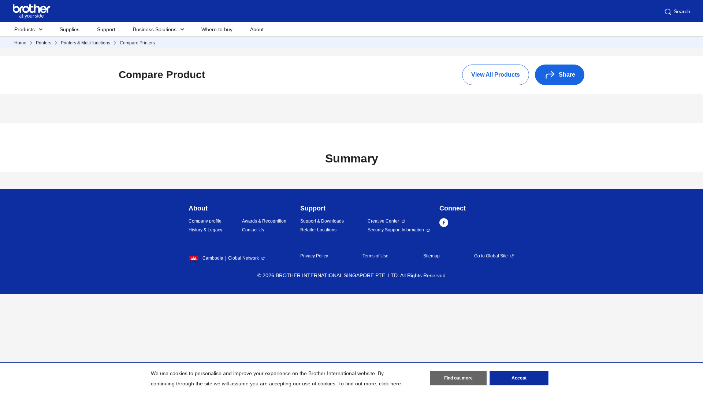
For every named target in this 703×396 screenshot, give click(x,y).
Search (682, 11)
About (257, 29)
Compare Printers (137, 42)
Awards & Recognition (264, 221)
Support (106, 29)
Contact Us (253, 229)
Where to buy (217, 29)
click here (390, 383)
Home (20, 42)
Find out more (458, 378)
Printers (43, 42)
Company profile (205, 221)
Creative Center (383, 221)
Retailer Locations (318, 229)
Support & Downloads (322, 221)
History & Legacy (205, 229)
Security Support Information (396, 229)
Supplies (69, 29)
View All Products (495, 75)
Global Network (243, 258)
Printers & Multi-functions (85, 42)
